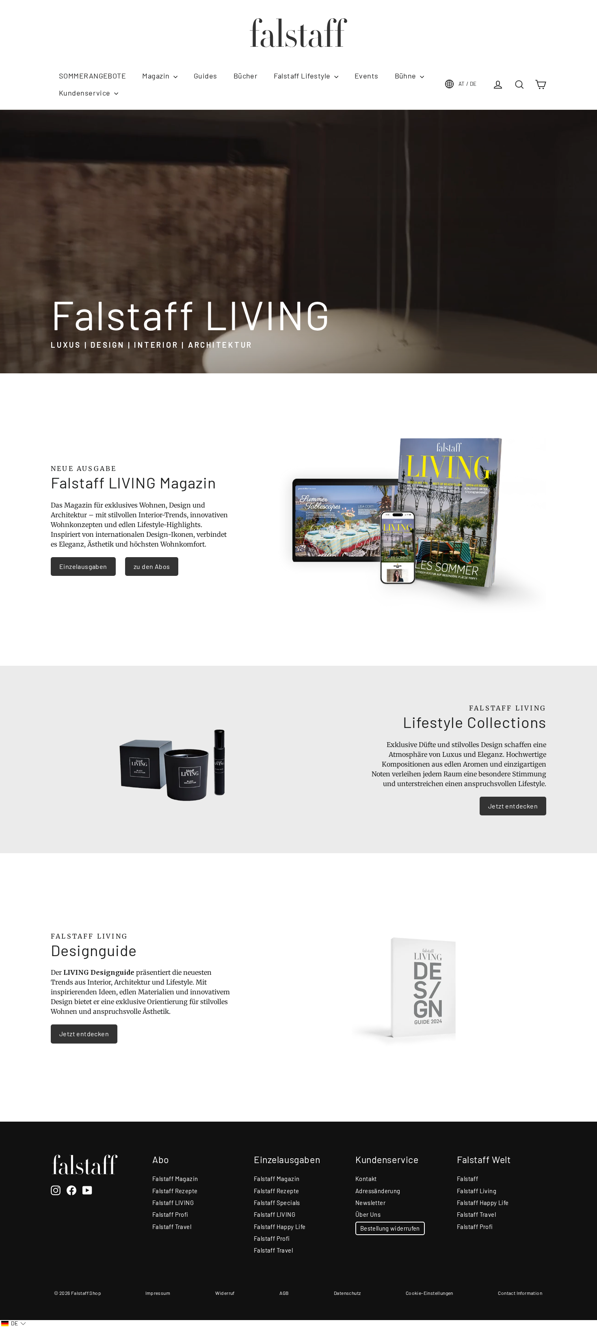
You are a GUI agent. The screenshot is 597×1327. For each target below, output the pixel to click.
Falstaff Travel (171, 1226)
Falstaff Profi (170, 1214)
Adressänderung (377, 1190)
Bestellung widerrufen (390, 1228)
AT (468, 84)
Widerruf (225, 1293)
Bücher (246, 75)
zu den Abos (152, 566)
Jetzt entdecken (513, 806)
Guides (205, 75)
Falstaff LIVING (173, 1202)
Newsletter (370, 1202)
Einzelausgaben (83, 566)
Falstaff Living (476, 1190)
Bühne (406, 75)
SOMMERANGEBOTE (92, 75)
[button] (13, 1323)
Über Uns (368, 1214)
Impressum (158, 1293)
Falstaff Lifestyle (303, 75)
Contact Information (520, 1293)
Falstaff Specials (277, 1202)
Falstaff (467, 1178)
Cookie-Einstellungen (429, 1293)
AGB (284, 1293)
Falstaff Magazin (175, 1178)
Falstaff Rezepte (174, 1190)
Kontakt (366, 1178)
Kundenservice (85, 92)
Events (367, 75)
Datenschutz (347, 1293)
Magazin (156, 75)
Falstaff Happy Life (280, 1226)
